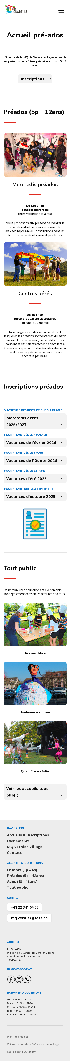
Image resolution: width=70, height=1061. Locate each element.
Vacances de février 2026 (31, 442)
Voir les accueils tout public (27, 792)
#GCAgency (29, 1051)
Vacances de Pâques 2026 (31, 460)
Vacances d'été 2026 (26, 478)
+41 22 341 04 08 (24, 907)
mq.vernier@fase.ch (29, 917)
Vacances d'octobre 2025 (30, 496)
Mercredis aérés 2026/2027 (22, 421)
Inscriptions (32, 78)
